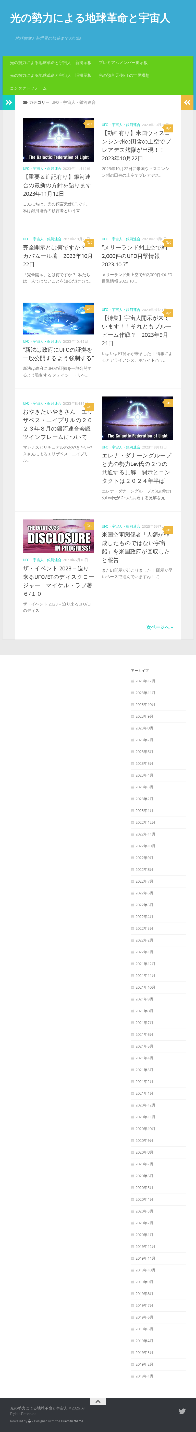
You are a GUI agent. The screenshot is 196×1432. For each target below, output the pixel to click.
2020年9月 (144, 1140)
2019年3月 (144, 1352)
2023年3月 (144, 787)
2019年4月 (144, 1341)
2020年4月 (144, 1199)
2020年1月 (144, 1234)
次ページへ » (159, 627)
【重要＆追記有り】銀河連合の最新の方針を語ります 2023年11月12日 (60, 185)
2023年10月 (145, 704)
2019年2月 (144, 1364)
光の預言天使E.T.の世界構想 (124, 75)
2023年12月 (145, 681)
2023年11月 (145, 693)
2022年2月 (144, 940)
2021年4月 (144, 1058)
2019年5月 (144, 1329)
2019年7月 (144, 1305)
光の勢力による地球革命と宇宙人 (90, 18)
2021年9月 (144, 999)
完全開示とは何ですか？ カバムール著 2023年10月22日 (58, 256)
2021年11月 (145, 975)
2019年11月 (145, 1258)
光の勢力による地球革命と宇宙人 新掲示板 (51, 62)
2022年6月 (144, 893)
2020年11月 (145, 1117)
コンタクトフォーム (28, 88)
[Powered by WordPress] (29, 1421)
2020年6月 (144, 1176)
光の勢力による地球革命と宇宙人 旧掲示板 (51, 75)
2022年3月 (144, 928)
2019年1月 (144, 1376)
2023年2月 (144, 799)
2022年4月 (144, 916)
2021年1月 (144, 1093)
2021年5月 (144, 1046)
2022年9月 (144, 857)
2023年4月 (144, 775)
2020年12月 (145, 1105)
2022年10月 (145, 846)
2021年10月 (145, 987)
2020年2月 (144, 1223)
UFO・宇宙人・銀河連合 (42, 168)
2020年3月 (144, 1211)
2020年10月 (145, 1128)
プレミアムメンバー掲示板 (123, 62)
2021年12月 (145, 963)
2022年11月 (145, 834)
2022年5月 (144, 905)
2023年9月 (144, 716)
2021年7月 (144, 1022)
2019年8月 (144, 1293)
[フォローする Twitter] (182, 1411)
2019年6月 (144, 1317)
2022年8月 (144, 869)
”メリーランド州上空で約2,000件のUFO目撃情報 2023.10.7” (134, 256)
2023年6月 (144, 751)
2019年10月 (145, 1270)
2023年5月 (144, 763)
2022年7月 (144, 881)
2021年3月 (144, 1070)
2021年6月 (144, 1034)
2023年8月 (144, 728)
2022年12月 (145, 822)
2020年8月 (144, 1152)
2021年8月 (144, 1011)
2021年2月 (144, 1081)
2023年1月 (144, 810)
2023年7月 (144, 740)
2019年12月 (145, 1246)
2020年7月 (144, 1164)
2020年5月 (144, 1187)
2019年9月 (144, 1282)
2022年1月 (144, 952)
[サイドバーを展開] (9, 102)
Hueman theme (72, 1421)
